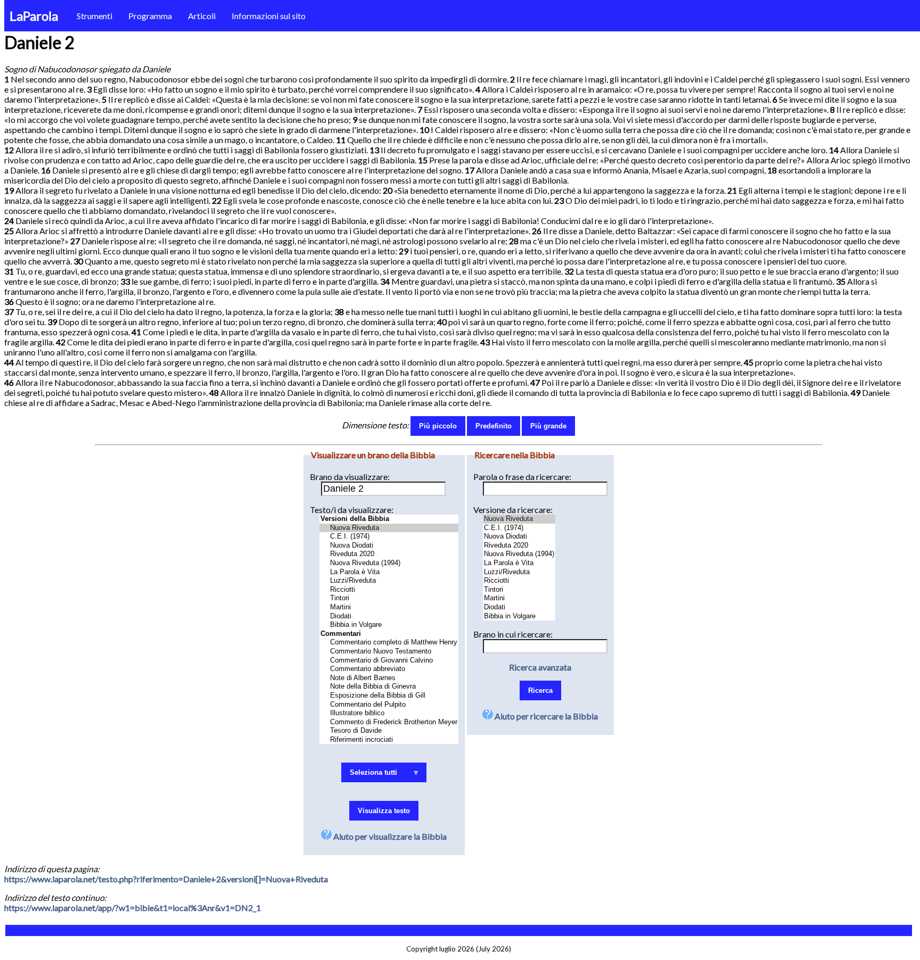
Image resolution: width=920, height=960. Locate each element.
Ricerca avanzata (540, 667)
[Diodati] (388, 616)
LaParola (34, 15)
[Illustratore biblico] (388, 713)
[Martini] (388, 607)
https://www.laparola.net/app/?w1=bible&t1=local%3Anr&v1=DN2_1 (132, 908)
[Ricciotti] (388, 589)
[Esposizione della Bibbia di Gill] (388, 695)
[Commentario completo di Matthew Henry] (388, 642)
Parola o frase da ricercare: (522, 476)
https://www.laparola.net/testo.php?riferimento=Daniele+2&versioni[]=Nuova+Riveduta (166, 879)
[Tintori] (388, 598)
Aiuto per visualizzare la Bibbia (389, 836)
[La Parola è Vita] (388, 572)
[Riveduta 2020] (388, 554)
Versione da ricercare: (513, 509)
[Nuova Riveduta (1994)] (388, 563)
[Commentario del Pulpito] (388, 704)
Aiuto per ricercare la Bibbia (545, 716)
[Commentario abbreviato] (388, 669)
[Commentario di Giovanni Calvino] (388, 660)
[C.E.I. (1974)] (388, 536)
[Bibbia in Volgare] (388, 625)
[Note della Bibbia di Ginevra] (388, 686)
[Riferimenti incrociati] (388, 739)
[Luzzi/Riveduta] (388, 580)
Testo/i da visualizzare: (351, 509)
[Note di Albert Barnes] (388, 678)
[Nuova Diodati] (388, 545)
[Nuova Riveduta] (388, 528)
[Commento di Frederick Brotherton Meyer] (388, 722)
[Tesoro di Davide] (388, 730)
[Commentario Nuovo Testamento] (388, 651)
